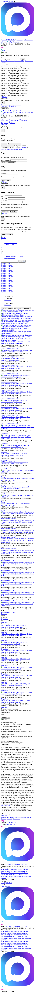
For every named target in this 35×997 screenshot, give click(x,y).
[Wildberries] (2, 826)
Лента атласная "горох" (8, 518)
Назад (3, 162)
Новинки (10, 308)
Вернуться (13, 211)
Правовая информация (20, 871)
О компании (10, 61)
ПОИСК (21, 261)
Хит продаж (17, 308)
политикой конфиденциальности (11, 149)
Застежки (4, 452)
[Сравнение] (2, 65)
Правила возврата (6, 871)
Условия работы (17, 869)
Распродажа (26, 308)
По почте (4, 143)
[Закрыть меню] (2, 102)
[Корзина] (7, 65)
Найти (22, 59)
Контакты (4, 62)
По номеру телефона (14, 143)
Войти (8, 180)
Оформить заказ (9, 258)
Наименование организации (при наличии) (14, 204)
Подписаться (5, 717)
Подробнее (4, 619)
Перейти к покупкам (7, 234)
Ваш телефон (5, 160)
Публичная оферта (7, 873)
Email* (3, 202)
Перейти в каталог (7, 263)
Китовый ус (4, 433)
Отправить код (11, 162)
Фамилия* (4, 198)
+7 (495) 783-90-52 (12, 822)
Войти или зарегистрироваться (11, 105)
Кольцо (3, 477)
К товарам (7, 300)
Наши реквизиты (6, 869)
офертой (24, 147)
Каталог (3, 61)
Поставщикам (29, 61)
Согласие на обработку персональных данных (14, 873)
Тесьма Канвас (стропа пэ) (9, 348)
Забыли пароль (9, 244)
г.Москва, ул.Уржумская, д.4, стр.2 (16, 864)
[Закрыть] (2, 130)
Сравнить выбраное (7, 1)
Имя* (2, 196)
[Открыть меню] (1, 57)
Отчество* (4, 200)
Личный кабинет (26, 817)
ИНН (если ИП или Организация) (11, 207)
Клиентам (17, 61)
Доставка (25, 869)
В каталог (4, 614)
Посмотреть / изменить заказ (13, 256)
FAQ (22, 61)
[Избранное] (4, 65)
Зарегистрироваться (7, 146)
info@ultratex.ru (8, 112)
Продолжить (4, 211)
